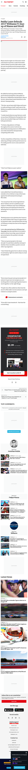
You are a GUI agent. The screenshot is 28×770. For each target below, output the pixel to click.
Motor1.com (14, 725)
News (10, 5)
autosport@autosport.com (14, 744)
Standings (22, 5)
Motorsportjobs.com (14, 727)
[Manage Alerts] (15, 382)
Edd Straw (3, 37)
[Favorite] (21, 37)
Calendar (15, 5)
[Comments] (25, 37)
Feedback (14, 740)
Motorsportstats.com (14, 732)
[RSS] (19, 717)
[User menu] (25, 2)
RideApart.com (14, 734)
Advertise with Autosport (14, 747)
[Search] (23, 2)
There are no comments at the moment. (14, 408)
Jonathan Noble (4, 35)
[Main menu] (1, 2)
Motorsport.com (14, 729)
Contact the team (14, 749)
